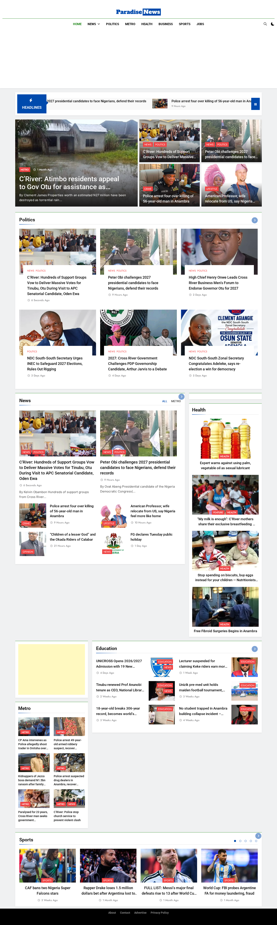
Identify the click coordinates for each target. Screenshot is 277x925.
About (112, 912)
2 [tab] (240, 841)
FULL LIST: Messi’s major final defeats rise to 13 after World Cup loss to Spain (169, 893)
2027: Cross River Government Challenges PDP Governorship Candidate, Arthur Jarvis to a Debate (137, 363)
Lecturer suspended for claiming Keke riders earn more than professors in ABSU (203, 666)
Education (165, 662)
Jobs (200, 24)
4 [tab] (251, 841)
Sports (184, 24)
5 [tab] (256, 841)
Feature (218, 512)
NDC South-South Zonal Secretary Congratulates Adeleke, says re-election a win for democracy (216, 363)
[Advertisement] (138, 60)
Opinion (28, 552)
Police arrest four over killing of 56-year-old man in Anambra (164, 101)
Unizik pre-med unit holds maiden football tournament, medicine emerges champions (202, 690)
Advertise (140, 912)
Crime (147, 189)
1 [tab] (235, 841)
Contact (125, 912)
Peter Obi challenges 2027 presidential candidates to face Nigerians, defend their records (230, 157)
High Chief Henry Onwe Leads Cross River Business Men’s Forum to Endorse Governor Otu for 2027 (218, 282)
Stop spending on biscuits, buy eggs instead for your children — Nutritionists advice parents (225, 580)
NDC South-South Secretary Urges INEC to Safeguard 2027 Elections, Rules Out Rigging (55, 363)
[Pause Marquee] (255, 104)
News (92, 24)
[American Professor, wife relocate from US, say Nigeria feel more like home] (222, 103)
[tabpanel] (47, 875)
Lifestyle (211, 189)
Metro (130, 24)
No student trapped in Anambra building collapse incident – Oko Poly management (203, 714)
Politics (112, 24)
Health (146, 24)
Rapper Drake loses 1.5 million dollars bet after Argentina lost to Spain (108, 893)
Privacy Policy (160, 912)
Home (77, 24)
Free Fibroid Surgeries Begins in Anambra (225, 631)
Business (166, 24)
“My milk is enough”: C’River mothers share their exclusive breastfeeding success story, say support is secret (225, 524)
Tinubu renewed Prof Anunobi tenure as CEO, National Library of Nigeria (119, 690)
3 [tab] (246, 841)
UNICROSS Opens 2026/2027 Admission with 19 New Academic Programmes (119, 666)
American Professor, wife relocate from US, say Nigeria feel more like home (228, 201)
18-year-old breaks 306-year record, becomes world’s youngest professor (118, 714)
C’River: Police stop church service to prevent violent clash (67, 816)
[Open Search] (265, 24)
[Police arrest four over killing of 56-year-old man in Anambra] (108, 103)
